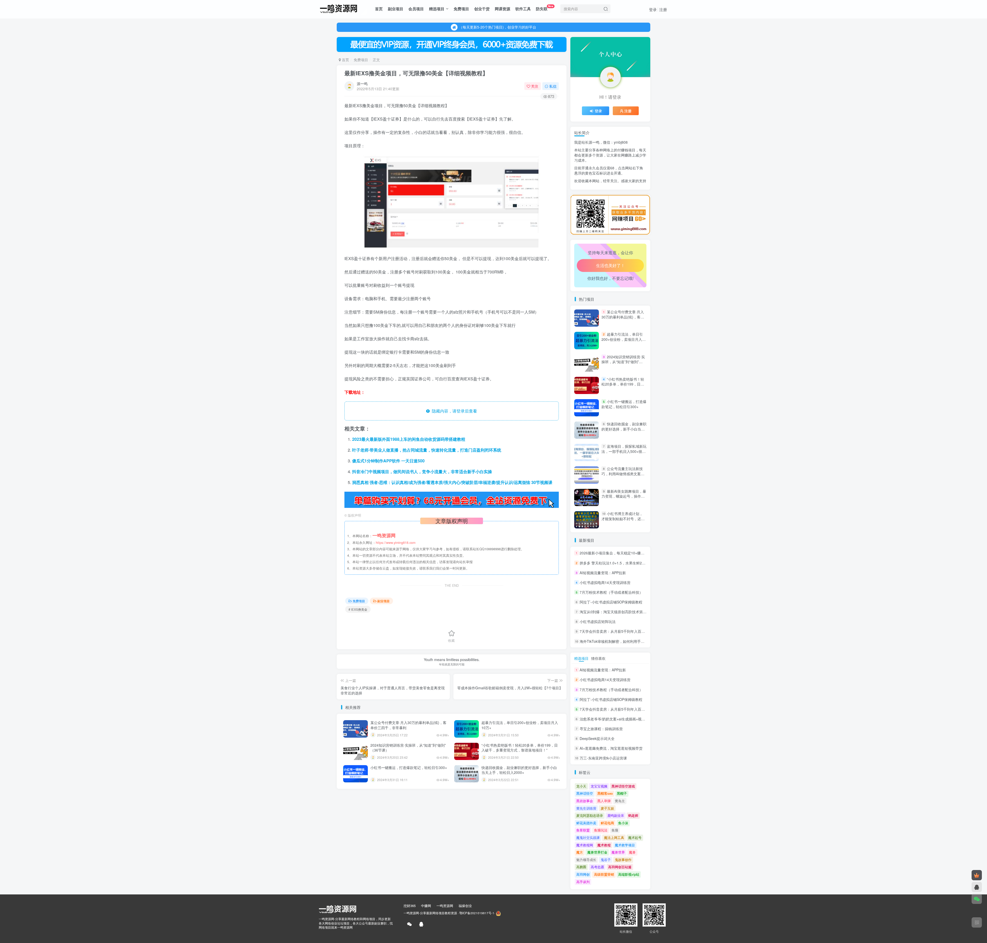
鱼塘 (614, 830)
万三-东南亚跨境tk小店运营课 (603, 758)
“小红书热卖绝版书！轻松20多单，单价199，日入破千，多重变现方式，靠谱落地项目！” (519, 748)
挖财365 (410, 905)
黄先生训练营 (586, 808)
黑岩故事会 (584, 800)
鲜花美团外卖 (586, 822)
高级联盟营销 (604, 874)
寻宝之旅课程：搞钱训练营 (601, 728)
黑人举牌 (604, 800)
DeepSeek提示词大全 (597, 738)
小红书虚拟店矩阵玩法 (598, 621)
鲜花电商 (607, 822)
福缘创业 (465, 905)
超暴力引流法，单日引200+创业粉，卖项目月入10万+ (519, 725)
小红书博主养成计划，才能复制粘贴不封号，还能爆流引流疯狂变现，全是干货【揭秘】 (623, 521)
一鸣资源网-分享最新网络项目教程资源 (430, 913)
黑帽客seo (605, 793)
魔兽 (632, 852)
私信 (552, 86)
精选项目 (436, 9)
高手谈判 (583, 881)
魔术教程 (604, 845)
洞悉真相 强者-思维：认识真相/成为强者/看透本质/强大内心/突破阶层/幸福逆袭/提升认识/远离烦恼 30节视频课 (452, 482)
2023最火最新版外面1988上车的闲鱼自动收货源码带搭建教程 (408, 439)
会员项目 (416, 9)
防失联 (544, 8)
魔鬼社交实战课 (588, 837)
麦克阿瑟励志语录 (589, 815)
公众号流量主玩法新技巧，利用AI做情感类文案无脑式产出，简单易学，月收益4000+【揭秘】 (623, 476)
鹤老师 (633, 815)
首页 (379, 9)
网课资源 (502, 9)
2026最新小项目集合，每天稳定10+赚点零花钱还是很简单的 (628, 553)
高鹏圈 (581, 866)
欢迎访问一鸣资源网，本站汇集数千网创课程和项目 (497, 27)
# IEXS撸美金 (358, 609)
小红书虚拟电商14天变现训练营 (605, 582)
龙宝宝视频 (599, 786)
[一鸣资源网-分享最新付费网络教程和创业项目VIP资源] (338, 8)
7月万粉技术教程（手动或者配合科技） (611, 592)
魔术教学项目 (625, 845)
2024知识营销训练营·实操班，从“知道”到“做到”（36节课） (408, 748)
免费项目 (461, 9)
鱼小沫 (623, 822)
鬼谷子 (606, 859)
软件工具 (523, 9)
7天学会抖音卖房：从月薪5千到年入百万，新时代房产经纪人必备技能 (636, 631)
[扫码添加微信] (977, 899)
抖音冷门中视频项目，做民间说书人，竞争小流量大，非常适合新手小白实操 (422, 471)
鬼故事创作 (623, 859)
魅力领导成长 (586, 859)
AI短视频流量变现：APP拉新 (603, 572)
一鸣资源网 (444, 905)
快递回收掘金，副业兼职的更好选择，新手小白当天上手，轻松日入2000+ (519, 770)
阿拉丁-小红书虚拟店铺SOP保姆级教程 (611, 602)
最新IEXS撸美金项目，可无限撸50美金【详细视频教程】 (416, 73)
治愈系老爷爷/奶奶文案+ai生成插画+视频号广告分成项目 (625, 193)
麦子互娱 (607, 808)
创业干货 (482, 9)
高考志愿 (597, 866)
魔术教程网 (584, 845)
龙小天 (581, 786)
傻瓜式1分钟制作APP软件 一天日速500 (388, 461)
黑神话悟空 (584, 793)
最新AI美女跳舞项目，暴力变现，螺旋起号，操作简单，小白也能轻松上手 (623, 496)
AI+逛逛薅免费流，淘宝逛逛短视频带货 (611, 748)
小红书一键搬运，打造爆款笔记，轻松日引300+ (408, 767)
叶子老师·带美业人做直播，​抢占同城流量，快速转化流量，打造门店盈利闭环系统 (426, 450)
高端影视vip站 (628, 874)
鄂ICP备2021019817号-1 (476, 913)
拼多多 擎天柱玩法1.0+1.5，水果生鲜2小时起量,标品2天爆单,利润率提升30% (641, 562)
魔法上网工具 (614, 837)
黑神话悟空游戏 (623, 786)
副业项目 (395, 9)
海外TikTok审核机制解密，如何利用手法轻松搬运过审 (623, 641)
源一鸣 (362, 83)
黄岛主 (620, 800)
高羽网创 (583, 874)
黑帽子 (622, 793)
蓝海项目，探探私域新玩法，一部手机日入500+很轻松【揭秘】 (623, 451)
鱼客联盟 (583, 830)
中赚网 (426, 905)
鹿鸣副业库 (615, 815)
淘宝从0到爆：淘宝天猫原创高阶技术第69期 (615, 611)
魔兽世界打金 (597, 852)
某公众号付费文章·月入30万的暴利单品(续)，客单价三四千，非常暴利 (408, 725)
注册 (663, 9)
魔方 (579, 852)
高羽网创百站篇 (620, 866)
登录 (653, 9)
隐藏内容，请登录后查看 (453, 411)
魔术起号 (635, 837)
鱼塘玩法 (600, 830)
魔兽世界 (618, 852)
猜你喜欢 (598, 658)
